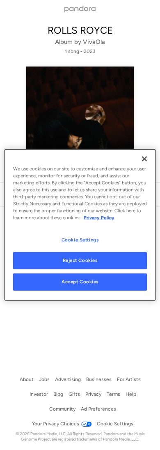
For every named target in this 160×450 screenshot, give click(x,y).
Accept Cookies (80, 282)
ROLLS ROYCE (80, 30)
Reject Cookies (80, 260)
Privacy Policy (99, 217)
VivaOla (94, 42)
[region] (80, 225)
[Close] (144, 159)
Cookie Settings (80, 239)
